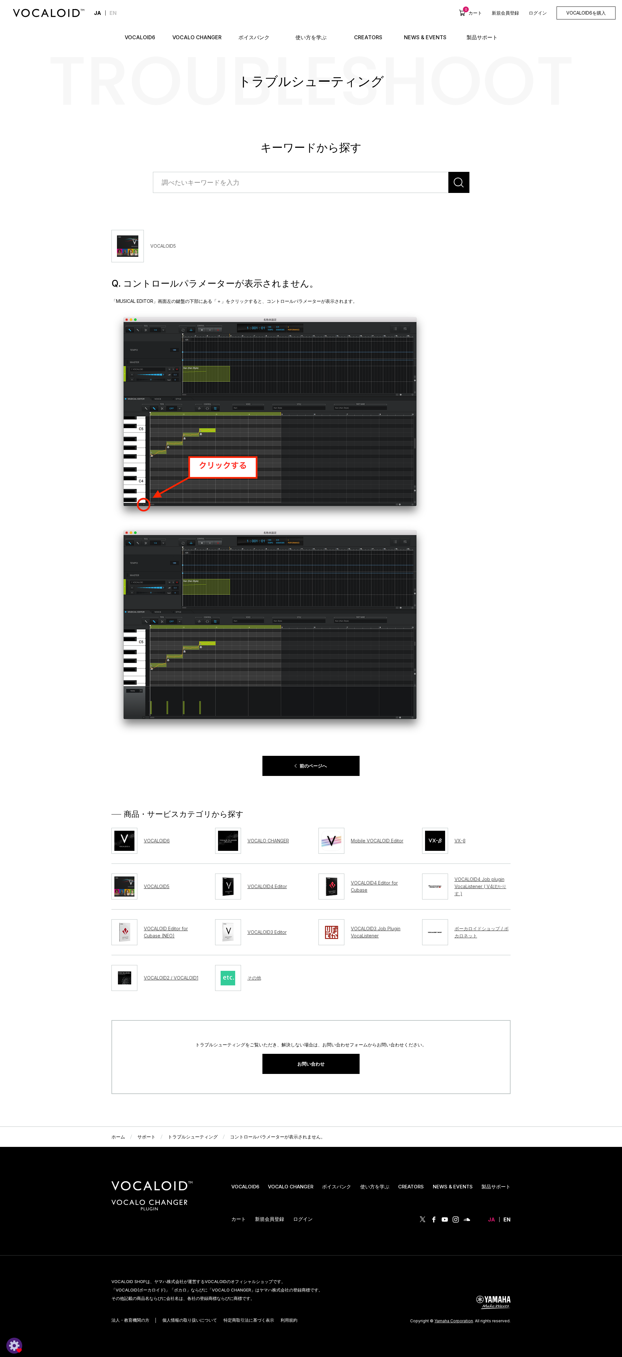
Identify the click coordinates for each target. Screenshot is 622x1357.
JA (491, 1219)
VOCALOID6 (245, 1187)
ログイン (538, 13)
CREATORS (411, 1187)
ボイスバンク (336, 1187)
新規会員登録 (505, 13)
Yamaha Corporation (453, 1320)
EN (113, 13)
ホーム (118, 1136)
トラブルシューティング (193, 1136)
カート (473, 13)
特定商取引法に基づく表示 (249, 1320)
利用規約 (289, 1320)
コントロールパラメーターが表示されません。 (277, 1136)
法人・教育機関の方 (130, 1320)
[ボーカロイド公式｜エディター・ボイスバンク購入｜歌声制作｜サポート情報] (151, 1190)
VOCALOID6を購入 (586, 13)
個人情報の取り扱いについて (189, 1320)
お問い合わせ (311, 1063)
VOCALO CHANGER (290, 1187)
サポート (146, 1136)
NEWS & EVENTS (453, 1187)
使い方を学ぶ (374, 1187)
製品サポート (496, 1187)
